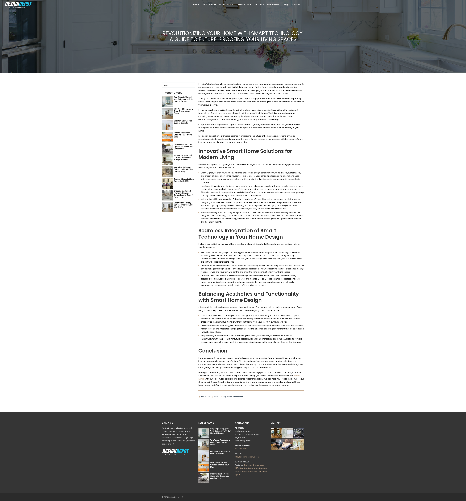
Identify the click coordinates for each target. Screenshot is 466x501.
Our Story (258, 4)
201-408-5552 (241, 448)
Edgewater (253, 468)
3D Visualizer (243, 4)
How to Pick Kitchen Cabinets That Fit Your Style (183, 135)
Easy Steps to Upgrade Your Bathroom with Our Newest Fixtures (184, 99)
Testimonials (273, 4)
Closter (253, 471)
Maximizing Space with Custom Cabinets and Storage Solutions (183, 157)
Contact (296, 4)
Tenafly (238, 471)
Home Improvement (235, 396)
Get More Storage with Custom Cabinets (183, 122)
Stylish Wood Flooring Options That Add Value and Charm (183, 205)
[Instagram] (298, 497)
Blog (286, 4)
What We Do (209, 4)
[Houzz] (302, 497)
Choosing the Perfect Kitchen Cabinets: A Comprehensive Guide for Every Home (184, 194)
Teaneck (263, 468)
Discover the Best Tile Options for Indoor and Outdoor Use (183, 146)
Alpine (237, 474)
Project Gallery (226, 4)
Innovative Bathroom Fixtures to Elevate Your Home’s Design (183, 169)
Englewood (249, 465)
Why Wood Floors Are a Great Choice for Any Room (183, 111)
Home (196, 4)
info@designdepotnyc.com (247, 457)
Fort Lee (243, 468)
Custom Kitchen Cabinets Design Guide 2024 (184, 180)
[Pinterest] (294, 497)
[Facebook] (290, 497)
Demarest (262, 471)
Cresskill (246, 471)
